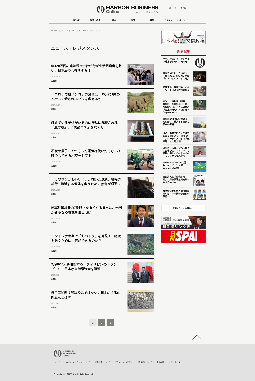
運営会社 (160, 362)
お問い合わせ (174, 362)
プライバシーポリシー (124, 362)
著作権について (145, 362)
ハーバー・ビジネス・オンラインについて (72, 362)
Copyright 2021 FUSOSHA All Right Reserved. (73, 374)
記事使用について (102, 362)
